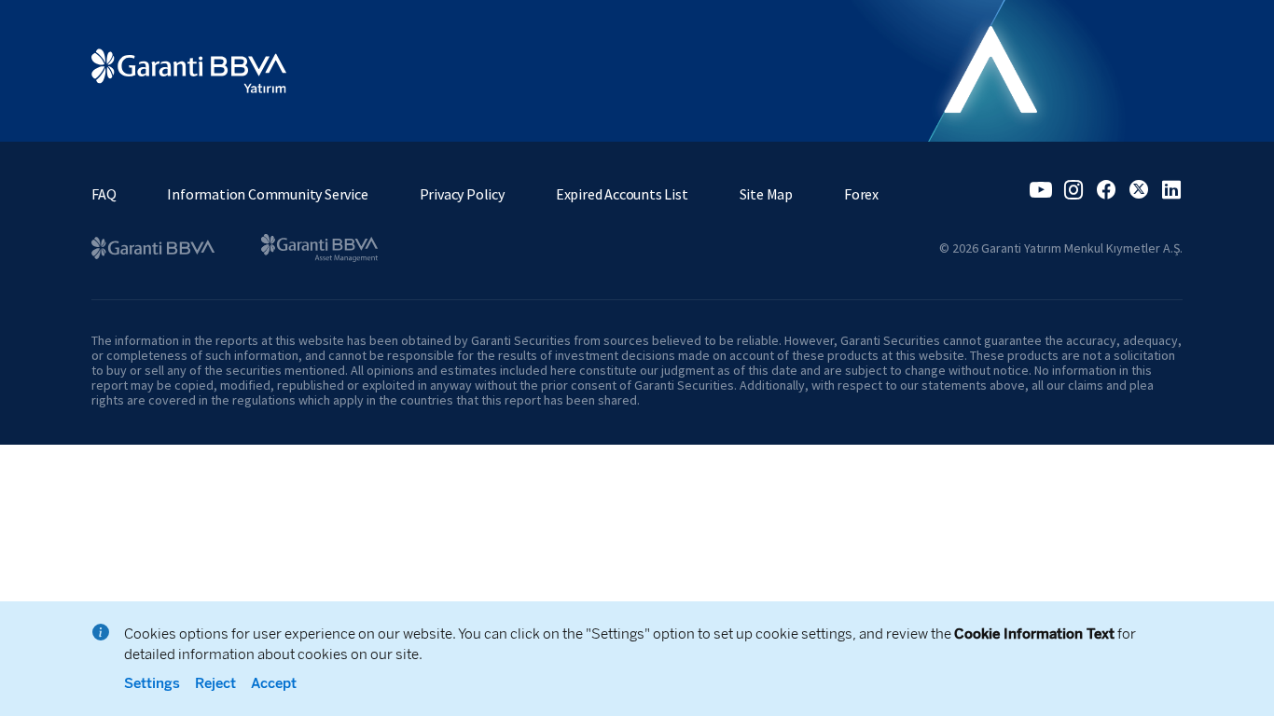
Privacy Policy (462, 194)
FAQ (103, 194)
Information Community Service (267, 194)
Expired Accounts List (622, 194)
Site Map (766, 194)
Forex (861, 194)
